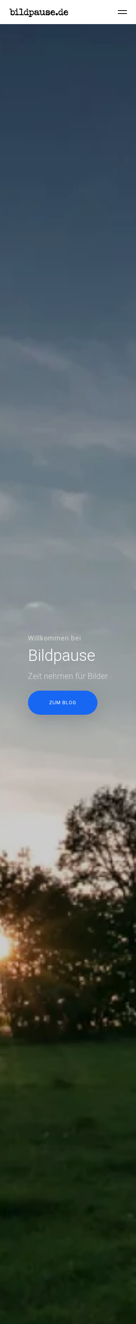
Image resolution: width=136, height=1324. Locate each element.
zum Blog (62, 702)
